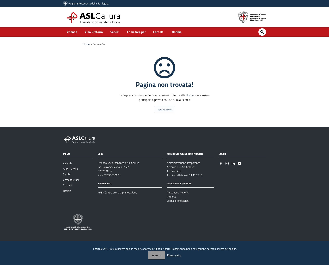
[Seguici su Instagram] (227, 163)
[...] (81, 138)
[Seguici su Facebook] (221, 163)
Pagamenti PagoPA (178, 192)
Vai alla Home (165, 109)
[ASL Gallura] (65, 3)
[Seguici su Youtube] (239, 163)
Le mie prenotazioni (178, 201)
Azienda (71, 32)
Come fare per (136, 32)
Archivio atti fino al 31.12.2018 (184, 175)
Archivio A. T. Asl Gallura (180, 167)
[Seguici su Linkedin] (233, 163)
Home (86, 44)
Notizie (176, 32)
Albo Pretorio (94, 32)
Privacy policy (174, 255)
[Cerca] (262, 32)
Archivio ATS (174, 171)
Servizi (114, 32)
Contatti (158, 32)
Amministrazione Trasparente (183, 163)
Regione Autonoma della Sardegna (88, 3)
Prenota (171, 196)
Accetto (156, 255)
